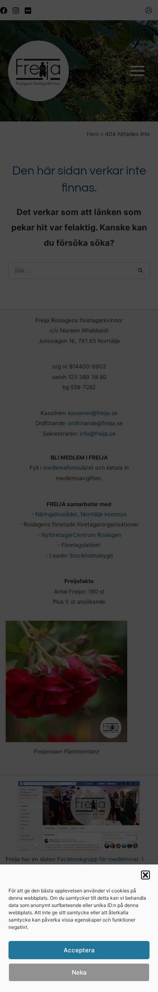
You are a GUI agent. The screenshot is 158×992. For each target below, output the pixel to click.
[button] (145, 875)
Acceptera (79, 950)
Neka (79, 972)
